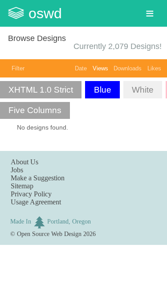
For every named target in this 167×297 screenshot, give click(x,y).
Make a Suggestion (38, 178)
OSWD (45, 13)
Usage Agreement (36, 202)
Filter (18, 68)
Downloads (128, 68)
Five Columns (34, 110)
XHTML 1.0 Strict (40, 89)
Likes (154, 68)
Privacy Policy (31, 194)
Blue (102, 89)
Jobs (17, 170)
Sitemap (22, 186)
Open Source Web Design (49, 233)
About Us (24, 162)
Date (81, 68)
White (143, 89)
